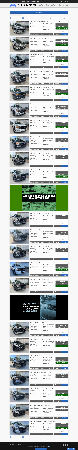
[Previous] (10, 18)
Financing (57, 34)
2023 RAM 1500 (42, 356)
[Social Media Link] (67, 1)
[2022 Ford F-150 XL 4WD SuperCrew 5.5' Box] (19, 77)
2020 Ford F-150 (41, 38)
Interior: (31, 25)
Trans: (31, 28)
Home (10, 444)
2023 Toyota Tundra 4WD (44, 421)
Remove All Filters (17, 15)
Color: (31, 23)
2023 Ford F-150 (41, 104)
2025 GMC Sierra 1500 (42, 323)
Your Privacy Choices (45, 446)
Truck (11, 15)
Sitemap (41, 446)
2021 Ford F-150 (41, 54)
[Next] (23, 18)
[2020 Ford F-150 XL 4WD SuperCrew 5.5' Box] (19, 44)
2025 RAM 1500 (42, 405)
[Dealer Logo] (24, 5)
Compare (62, 31)
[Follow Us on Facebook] (61, 1)
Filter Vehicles (39, 12)
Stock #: (44, 29)
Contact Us (15, 444)
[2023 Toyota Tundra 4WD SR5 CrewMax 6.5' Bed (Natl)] (19, 427)
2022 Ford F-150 (41, 71)
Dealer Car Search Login (31, 446)
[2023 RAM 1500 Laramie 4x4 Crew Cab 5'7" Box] (19, 394)
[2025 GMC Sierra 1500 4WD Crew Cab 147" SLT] (19, 329)
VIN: (43, 23)
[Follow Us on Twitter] (63, 1)
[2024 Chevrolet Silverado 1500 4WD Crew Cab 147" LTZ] (19, 28)
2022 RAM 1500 (42, 339)
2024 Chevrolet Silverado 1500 (45, 21)
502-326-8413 (35, 1)
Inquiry (42, 34)
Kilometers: (45, 27)
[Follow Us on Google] (65, 1)
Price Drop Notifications (34, 34)
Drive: (31, 26)
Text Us (64, 34)
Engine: (44, 25)
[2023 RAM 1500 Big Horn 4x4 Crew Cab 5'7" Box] (19, 362)
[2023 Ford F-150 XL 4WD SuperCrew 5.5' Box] (19, 110)
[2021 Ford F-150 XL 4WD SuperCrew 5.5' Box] (19, 60)
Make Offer (50, 34)
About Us (13, 444)
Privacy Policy (19, 444)
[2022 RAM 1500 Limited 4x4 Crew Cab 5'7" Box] (19, 345)
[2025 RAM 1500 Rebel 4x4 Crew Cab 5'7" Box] (19, 411)
